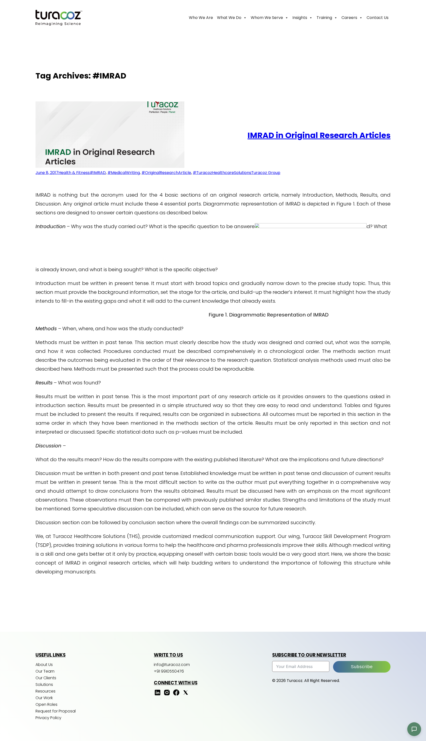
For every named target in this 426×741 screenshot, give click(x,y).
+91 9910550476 (169, 671)
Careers (349, 17)
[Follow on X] (185, 695)
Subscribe (362, 666)
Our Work (44, 698)
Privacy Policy (48, 718)
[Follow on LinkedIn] (157, 695)
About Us (44, 664)
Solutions (44, 684)
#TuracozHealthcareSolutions (222, 172)
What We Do (229, 17)
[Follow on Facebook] (176, 695)
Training (324, 17)
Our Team (45, 671)
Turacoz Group (265, 172)
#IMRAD (98, 172)
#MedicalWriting (123, 172)
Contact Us (378, 17)
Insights (299, 17)
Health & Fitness (74, 172)
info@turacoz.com (172, 664)
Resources (45, 691)
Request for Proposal (56, 711)
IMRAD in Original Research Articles (319, 135)
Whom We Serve (267, 17)
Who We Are (201, 17)
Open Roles (46, 704)
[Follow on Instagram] (167, 695)
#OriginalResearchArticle (166, 172)
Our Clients (46, 678)
